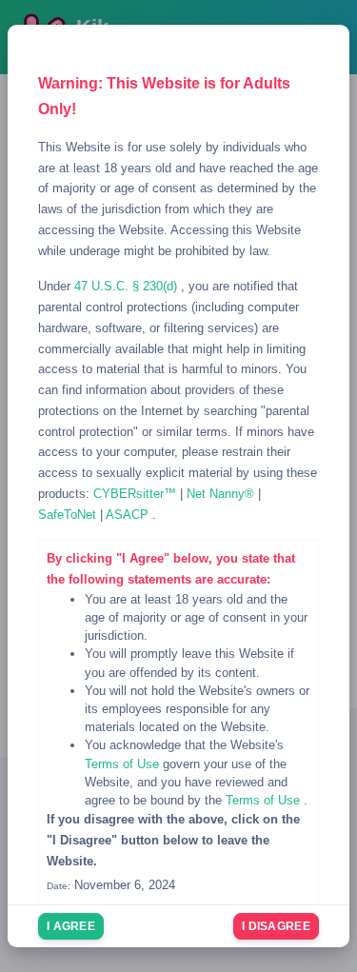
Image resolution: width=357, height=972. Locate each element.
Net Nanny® (222, 493)
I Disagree (276, 926)
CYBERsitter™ (136, 493)
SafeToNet (69, 514)
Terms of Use (124, 764)
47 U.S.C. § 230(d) (127, 286)
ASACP (129, 514)
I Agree (71, 926)
